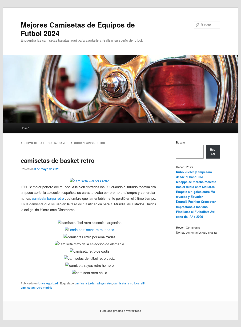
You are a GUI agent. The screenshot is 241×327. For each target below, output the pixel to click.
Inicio (25, 128)
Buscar (180, 142)
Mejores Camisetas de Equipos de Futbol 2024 (78, 29)
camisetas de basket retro (58, 160)
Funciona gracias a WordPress (120, 311)
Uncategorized (48, 283)
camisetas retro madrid (36, 287)
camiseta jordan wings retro (93, 283)
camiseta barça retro (48, 198)
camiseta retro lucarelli (129, 283)
